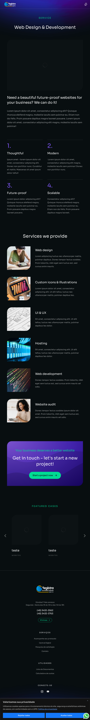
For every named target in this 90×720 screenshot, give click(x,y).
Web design (44, 250)
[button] (5, 536)
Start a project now (43, 475)
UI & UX (40, 313)
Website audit (45, 404)
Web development (48, 374)
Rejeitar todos (24, 715)
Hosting (41, 343)
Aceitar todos (66, 715)
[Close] (87, 700)
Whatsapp (43, 620)
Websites (16, 555)
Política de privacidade (47, 709)
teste (15, 550)
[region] (45, 709)
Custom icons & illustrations (56, 282)
